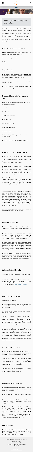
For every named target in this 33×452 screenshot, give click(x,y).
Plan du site (16, 445)
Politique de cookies (16, 441)
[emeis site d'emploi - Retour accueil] (16, 3)
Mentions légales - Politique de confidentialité (16, 439)
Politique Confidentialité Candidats (20, 284)
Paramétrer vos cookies (16, 442)
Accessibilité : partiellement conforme (17, 444)
